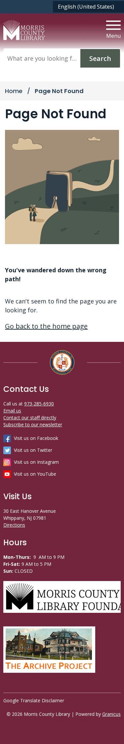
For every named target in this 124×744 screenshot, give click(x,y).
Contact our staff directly (29, 417)
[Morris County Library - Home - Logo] (24, 30)
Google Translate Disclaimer (33, 700)
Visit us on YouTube (35, 474)
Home (13, 91)
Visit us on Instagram (36, 462)
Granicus (111, 714)
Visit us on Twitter (33, 450)
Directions (14, 525)
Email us (12, 410)
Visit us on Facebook (36, 438)
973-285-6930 (39, 403)
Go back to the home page (46, 326)
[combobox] (88, 7)
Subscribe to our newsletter (32, 424)
